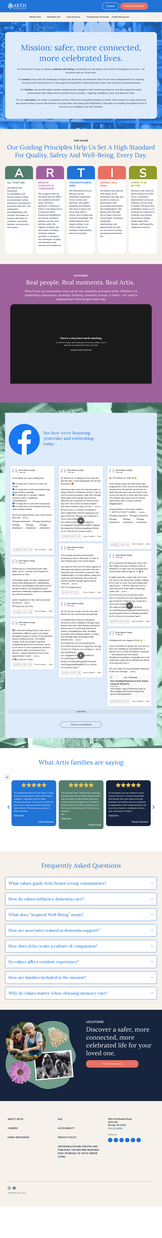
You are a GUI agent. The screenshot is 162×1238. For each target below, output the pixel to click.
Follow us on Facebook (81, 724)
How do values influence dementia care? (46, 899)
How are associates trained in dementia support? (54, 930)
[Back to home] (17, 6)
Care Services (73, 17)
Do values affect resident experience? (43, 961)
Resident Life (53, 17)
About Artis (35, 17)
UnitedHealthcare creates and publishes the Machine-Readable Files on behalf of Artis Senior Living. (78, 1151)
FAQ (60, 1119)
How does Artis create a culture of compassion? (52, 946)
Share (51, 550)
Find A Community (134, 6)
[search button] (152, 6)
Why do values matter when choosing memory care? (57, 993)
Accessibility (66, 1128)
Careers (110, 6)
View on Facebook (41, 550)
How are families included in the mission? (47, 977)
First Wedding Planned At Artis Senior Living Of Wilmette (129, 682)
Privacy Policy (67, 1137)
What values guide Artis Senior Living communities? (57, 883)
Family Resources (120, 17)
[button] (8, 807)
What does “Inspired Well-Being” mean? (45, 914)
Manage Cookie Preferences (81, 350)
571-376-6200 (115, 1128)
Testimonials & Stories (97, 17)
